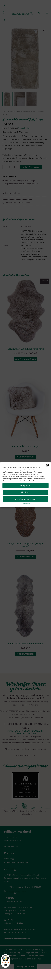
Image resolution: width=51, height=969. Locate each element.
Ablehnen (25, 492)
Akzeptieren (25, 485)
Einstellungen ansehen (25, 499)
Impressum (26, 503)
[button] (47, 465)
